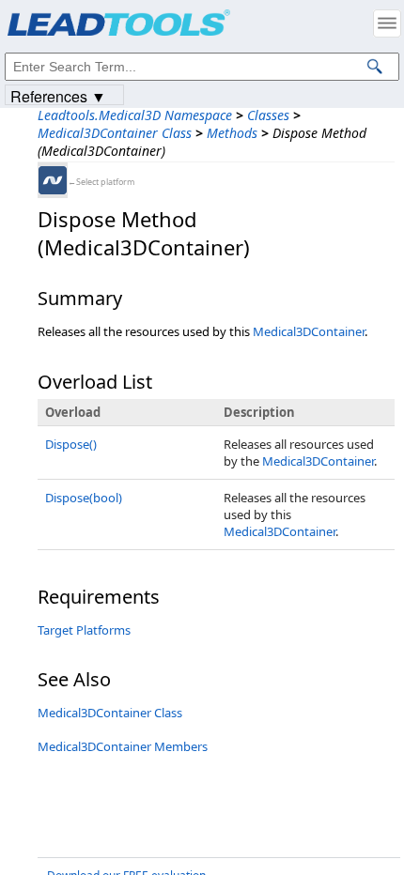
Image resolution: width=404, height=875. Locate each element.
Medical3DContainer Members (123, 746)
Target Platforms (84, 630)
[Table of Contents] (387, 23)
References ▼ (58, 95)
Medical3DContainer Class (115, 133)
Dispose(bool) (83, 497)
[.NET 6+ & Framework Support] (53, 180)
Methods (232, 133)
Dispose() (71, 444)
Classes (268, 115)
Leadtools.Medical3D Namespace (135, 115)
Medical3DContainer (309, 331)
